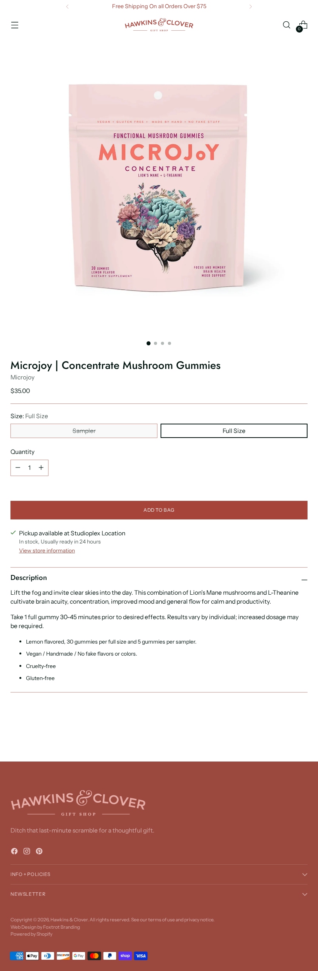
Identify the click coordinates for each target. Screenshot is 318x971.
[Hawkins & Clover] (159, 24)
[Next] (250, 6)
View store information (47, 550)
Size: (29, 416)
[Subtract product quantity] (18, 468)
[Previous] (67, 6)
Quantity (22, 451)
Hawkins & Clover (69, 920)
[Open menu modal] (14, 25)
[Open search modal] (287, 25)
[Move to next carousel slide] (301, 734)
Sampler (84, 430)
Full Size (234, 430)
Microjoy (22, 377)
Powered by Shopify (31, 934)
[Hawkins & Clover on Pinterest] (40, 852)
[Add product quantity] (41, 468)
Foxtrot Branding (61, 927)
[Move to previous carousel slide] (283, 735)
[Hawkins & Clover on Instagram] (27, 852)
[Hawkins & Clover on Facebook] (15, 852)
